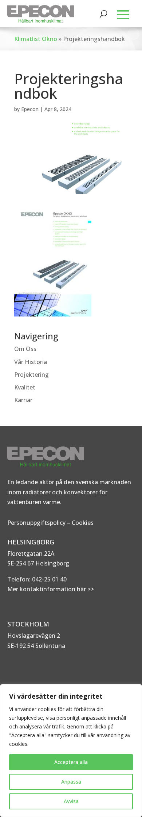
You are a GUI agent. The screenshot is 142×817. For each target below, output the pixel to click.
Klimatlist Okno (35, 39)
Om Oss (25, 349)
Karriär (23, 400)
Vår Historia (30, 362)
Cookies (83, 523)
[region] (71, 750)
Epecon (30, 109)
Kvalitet (24, 387)
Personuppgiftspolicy (36, 523)
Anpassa (71, 781)
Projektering (31, 375)
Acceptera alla (71, 762)
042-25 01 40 (49, 579)
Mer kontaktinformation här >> (50, 589)
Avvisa (71, 801)
